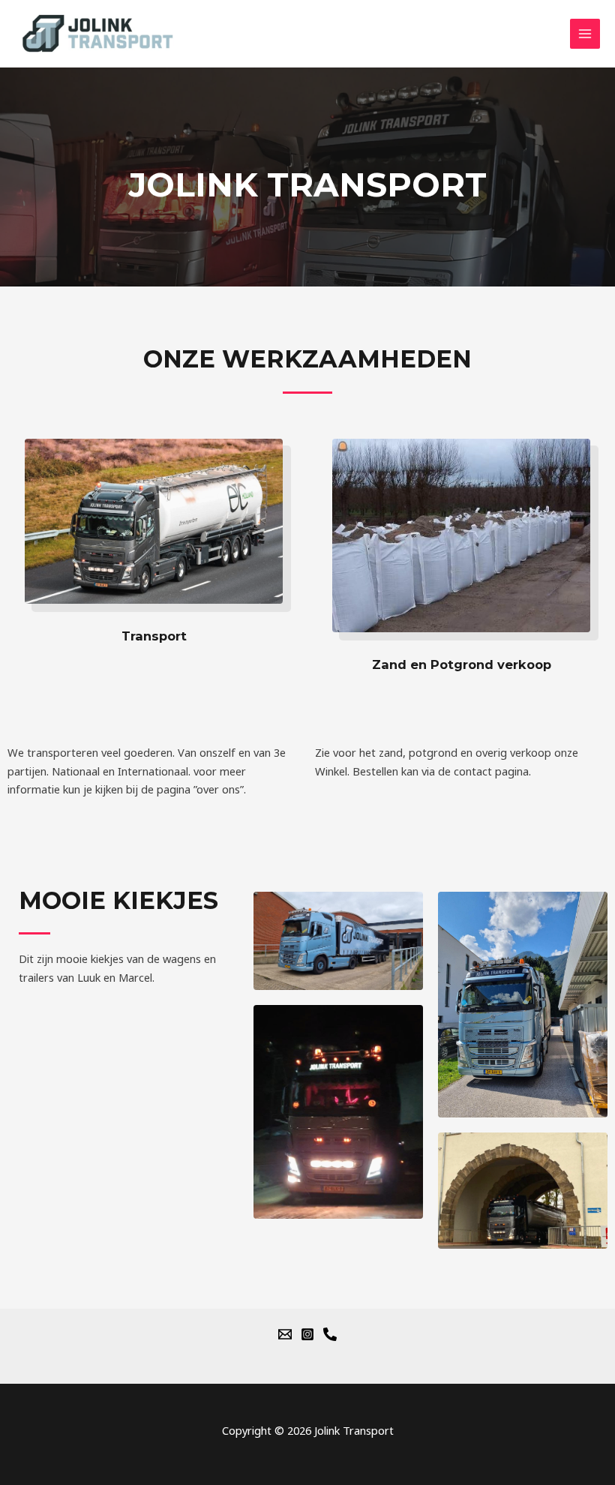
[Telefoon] (330, 1334)
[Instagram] (307, 1334)
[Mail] (285, 1334)
